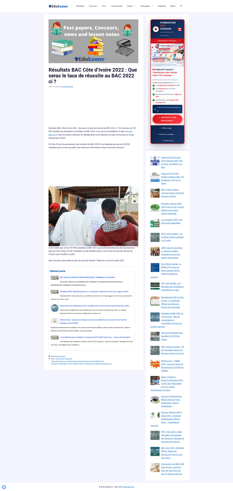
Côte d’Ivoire (59, 359)
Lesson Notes (116, 6)
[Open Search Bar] (181, 6)
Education (80, 6)
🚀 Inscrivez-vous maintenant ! (167, 119)
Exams (130, 6)
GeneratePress (128, 487)
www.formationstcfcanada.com (169, 109)
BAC (52, 359)
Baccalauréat (56, 356)
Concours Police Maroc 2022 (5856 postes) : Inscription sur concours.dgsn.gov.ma (81, 364)
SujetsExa (162, 6)
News (104, 6)
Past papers (145, 6)
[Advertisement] (93, 109)
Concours (93, 6)
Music (173, 6)
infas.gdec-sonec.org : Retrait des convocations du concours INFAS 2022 (77, 361)
